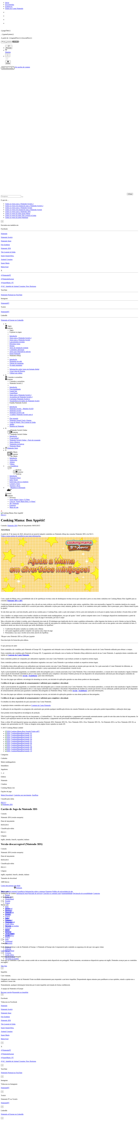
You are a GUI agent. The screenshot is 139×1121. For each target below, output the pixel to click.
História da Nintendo (17, 426)
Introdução (13, 336)
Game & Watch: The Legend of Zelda (23, 422)
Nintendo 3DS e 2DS (14, 601)
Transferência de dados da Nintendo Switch (24, 401)
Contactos (96, 893)
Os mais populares (16, 365)
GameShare (14, 393)
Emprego (13, 505)
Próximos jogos (15, 344)
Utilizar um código (16, 373)
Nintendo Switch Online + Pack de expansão (25, 440)
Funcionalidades (15, 389)
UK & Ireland (10, 934)
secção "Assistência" (30, 676)
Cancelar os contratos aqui (52, 893)
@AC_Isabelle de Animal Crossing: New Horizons (18, 286)
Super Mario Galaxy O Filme (20, 499)
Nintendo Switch (6, 237)
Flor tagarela (14, 418)
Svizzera (8, 953)
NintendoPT (5, 303)
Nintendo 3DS (6, 248)
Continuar (10, 951)
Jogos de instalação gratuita (19, 348)
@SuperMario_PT (7, 283)
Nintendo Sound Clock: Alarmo (20, 420)
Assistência (21, 891)
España (7, 901)
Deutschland (9, 899)
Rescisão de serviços (35, 893)
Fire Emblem (5, 245)
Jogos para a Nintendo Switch (20, 340)
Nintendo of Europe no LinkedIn (12, 320)
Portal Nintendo (15, 354)
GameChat (13, 391)
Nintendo (4, 234)
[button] (71, 326)
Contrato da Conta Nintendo (18, 655)
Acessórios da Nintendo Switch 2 (21, 397)
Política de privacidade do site (62, 891)
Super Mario (5, 263)
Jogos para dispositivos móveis (20, 352)
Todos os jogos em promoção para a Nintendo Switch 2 (24, 206)
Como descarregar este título (10, 886)
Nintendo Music (15, 446)
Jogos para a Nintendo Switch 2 (20, 338)
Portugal (8, 926)
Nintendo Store (6, 241)
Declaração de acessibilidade (83, 893)
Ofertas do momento (17, 363)
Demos (12, 346)
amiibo (12, 424)
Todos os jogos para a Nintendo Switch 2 (19, 204)
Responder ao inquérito (20, 992)
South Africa (9, 924)
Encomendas (9, 5)
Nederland (8, 941)
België (7, 895)
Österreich (8, 943)
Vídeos (12, 464)
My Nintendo (14, 503)
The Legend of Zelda (8, 252)
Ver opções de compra (22, 67)
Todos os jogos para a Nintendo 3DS (18, 212)
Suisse (7, 930)
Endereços (8, 6)
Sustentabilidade (67, 893)
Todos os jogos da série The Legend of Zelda (20, 215)
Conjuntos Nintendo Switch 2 (20, 399)
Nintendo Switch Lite (17, 413)
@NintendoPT (6, 275)
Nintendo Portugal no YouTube (11, 295)
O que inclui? (14, 438)
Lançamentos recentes (17, 342)
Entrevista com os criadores (19, 482)
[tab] (69, 888)
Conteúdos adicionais (17, 350)
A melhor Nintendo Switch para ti (21, 414)
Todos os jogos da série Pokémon (16, 217)
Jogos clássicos (15, 442)
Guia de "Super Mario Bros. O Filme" (23, 501)
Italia (7, 907)
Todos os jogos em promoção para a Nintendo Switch (23, 210)
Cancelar (4, 951)
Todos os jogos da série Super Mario (17, 214)
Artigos (12, 462)
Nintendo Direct (15, 478)
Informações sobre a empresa (35, 891)
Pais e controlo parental (9, 891)
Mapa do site (14, 507)
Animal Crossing (6, 259)
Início (7, 3)
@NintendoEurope (7, 279)
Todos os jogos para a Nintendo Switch (18, 208)
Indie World (14, 480)
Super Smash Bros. (7, 256)
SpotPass (35, 795)
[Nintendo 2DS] (7, 804)
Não (2, 966)
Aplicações (13, 460)
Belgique (8, 910)
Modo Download (7, 795)
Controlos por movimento (22, 795)
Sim (5, 966)
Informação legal (22, 893)
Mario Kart (4, 267)
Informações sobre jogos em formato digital (24, 369)
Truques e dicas (15, 486)
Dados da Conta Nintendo (14, 8)
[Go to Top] (69, 511)
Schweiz (8, 949)
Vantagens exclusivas (17, 444)
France (7, 903)
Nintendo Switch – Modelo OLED (21, 409)
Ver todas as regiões (12, 926)
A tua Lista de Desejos (17, 371)
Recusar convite (6, 992)
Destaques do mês (16, 361)
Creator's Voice (15, 484)
